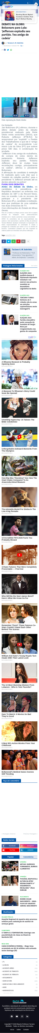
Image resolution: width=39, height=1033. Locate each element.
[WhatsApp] (11, 50)
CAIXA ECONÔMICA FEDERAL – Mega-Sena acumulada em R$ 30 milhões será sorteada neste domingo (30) (19, 948)
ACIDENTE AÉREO (20, 968)
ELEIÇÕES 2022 (10, 235)
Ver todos (34, 265)
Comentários (28, 857)
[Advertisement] (19, 75)
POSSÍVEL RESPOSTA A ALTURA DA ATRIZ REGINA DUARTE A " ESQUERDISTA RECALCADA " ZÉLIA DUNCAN (28, 884)
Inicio (12, 1030)
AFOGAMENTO (20, 978)
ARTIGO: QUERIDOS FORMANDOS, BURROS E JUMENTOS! (28, 866)
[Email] (23, 241)
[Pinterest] (18, 241)
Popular (10, 857)
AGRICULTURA (20, 981)
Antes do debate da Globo (17, 187)
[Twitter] (8, 50)
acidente (20, 965)
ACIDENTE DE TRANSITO (20, 971)
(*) (20, 962)
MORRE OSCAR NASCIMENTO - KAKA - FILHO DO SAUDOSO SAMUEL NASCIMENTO (28, 902)
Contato (26, 1030)
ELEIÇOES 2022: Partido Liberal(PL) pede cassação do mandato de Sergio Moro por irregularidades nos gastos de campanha (28, 324)
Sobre (19, 1030)
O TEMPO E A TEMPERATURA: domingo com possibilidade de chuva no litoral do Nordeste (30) (18, 935)
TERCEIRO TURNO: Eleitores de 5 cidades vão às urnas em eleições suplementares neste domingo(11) (28, 303)
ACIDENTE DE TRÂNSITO (20, 975)
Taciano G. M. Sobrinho (22, 249)
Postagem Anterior (9, 834)
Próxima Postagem (29, 834)
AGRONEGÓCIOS (20, 990)
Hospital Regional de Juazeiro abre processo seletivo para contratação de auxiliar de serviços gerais (19, 921)
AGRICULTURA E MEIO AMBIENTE (20, 984)
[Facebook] (5, 50)
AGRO (20, 987)
